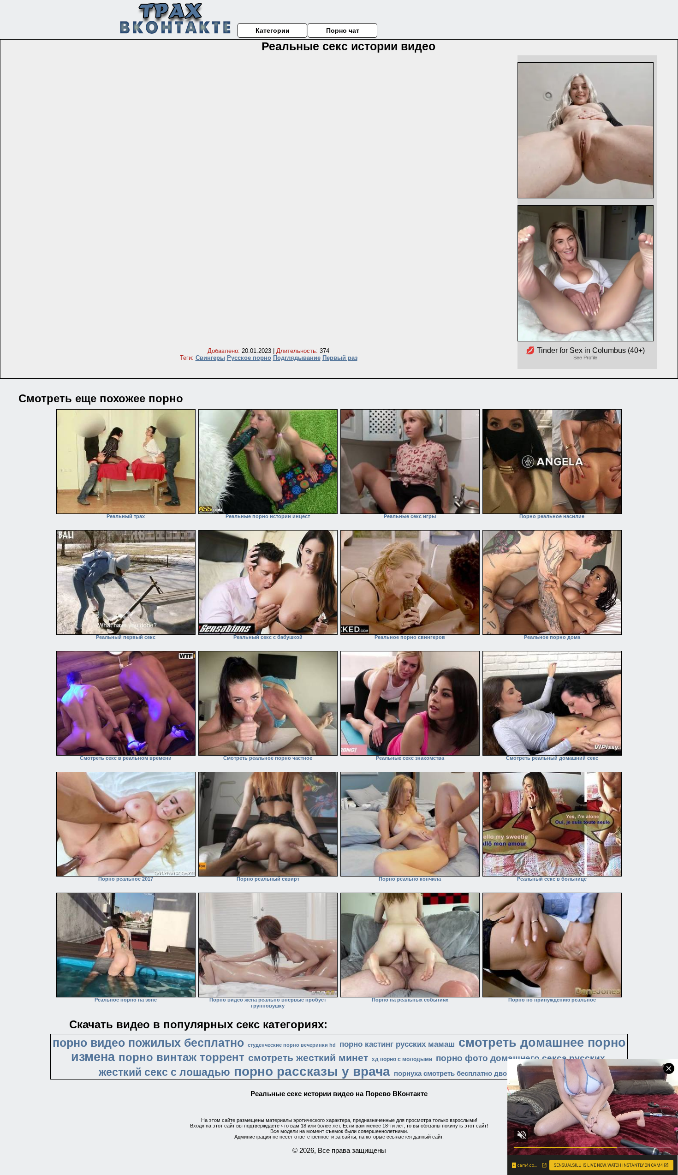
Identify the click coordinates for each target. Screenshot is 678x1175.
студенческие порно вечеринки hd (292, 1045)
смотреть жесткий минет (308, 1057)
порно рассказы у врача (312, 1071)
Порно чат (342, 30)
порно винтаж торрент (181, 1057)
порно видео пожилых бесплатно (148, 1042)
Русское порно (249, 357)
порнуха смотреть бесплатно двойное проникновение (485, 1073)
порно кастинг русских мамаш (397, 1044)
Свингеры (210, 357)
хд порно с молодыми (402, 1059)
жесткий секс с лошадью (164, 1072)
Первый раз (339, 357)
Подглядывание (297, 357)
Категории (273, 30)
